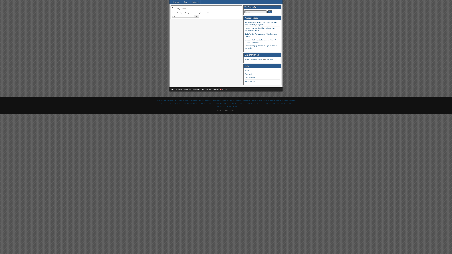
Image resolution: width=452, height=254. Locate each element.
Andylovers (292, 100)
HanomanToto (194, 100)
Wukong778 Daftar (183, 100)
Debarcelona (164, 104)
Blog (185, 2)
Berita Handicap (255, 104)
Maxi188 (201, 100)
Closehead (173, 104)
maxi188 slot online (220, 107)
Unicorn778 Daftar (256, 100)
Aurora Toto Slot (161, 100)
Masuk (247, 70)
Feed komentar (250, 78)
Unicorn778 (208, 100)
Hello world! (270, 59)
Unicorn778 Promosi (282, 100)
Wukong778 (225, 100)
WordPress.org (250, 81)
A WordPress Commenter (253, 59)
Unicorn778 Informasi (269, 100)
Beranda (176, 2)
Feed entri (248, 74)
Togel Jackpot (216, 100)
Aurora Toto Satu (171, 100)
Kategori (195, 2)
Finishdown (180, 104)
